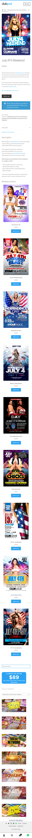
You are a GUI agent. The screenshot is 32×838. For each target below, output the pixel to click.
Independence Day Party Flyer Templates (16, 10)
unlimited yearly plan (18, 153)
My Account (4, 835)
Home (5, 10)
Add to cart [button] (16, 231)
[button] (28, 16)
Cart (18, 834)
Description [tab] (5, 127)
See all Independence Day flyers (10, 90)
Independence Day (19, 73)
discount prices (12, 86)
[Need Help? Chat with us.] (16, 823)
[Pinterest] (13, 823)
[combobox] (16, 694)
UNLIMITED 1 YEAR (18, 105)
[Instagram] (11, 823)
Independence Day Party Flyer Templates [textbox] (15, 694)
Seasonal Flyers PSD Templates (9, 118)
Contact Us (20, 826)
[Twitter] (8, 823)
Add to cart (6, 96)
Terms (19, 823)
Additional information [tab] (8, 132)
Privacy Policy (12, 826)
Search (12, 835)
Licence (25, 823)
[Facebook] (6, 823)
